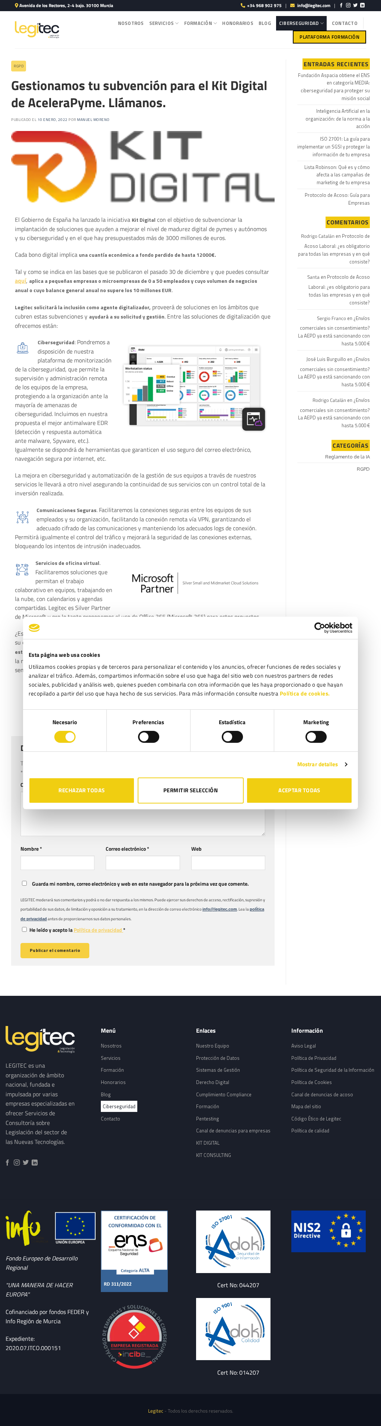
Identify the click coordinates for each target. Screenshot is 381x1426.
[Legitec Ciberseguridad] (143, 1337)
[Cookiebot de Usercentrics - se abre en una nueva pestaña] (319, 627)
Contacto (345, 23)
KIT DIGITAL (208, 1143)
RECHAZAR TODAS (81, 790)
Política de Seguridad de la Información (332, 1070)
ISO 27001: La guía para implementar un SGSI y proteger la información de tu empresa (333, 146)
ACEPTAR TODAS (299, 790)
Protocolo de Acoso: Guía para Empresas (337, 199)
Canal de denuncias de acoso (322, 1094)
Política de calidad (310, 1130)
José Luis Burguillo (326, 359)
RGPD (18, 66)
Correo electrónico (127, 849)
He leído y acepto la (77, 930)
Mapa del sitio (306, 1106)
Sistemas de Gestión (218, 1070)
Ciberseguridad (299, 23)
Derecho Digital (212, 1082)
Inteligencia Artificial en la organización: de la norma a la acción (337, 118)
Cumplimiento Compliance (224, 1094)
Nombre (31, 849)
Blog (265, 23)
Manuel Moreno (93, 119)
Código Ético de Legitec (316, 1118)
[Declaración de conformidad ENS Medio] (143, 1251)
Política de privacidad (98, 930)
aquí (20, 280)
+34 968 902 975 (264, 5)
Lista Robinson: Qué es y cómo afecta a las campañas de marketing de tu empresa (337, 174)
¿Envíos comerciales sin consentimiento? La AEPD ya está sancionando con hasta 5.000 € (334, 330)
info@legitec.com (313, 5)
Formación (198, 23)
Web (196, 849)
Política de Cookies (311, 1082)
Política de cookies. (305, 693)
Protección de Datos (218, 1058)
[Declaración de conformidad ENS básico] (238, 1242)
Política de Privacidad (313, 1058)
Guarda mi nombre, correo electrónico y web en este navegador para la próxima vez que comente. (140, 884)
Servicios (161, 23)
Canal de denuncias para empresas (233, 1130)
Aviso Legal (303, 1045)
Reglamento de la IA (347, 457)
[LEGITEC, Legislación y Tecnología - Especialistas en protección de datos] (37, 29)
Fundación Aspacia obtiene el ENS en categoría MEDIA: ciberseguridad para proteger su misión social (334, 86)
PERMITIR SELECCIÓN (190, 790)
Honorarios (237, 23)
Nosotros (131, 23)
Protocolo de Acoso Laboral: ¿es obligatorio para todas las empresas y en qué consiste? (334, 248)
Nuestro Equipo (212, 1045)
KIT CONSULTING (213, 1155)
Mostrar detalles (317, 764)
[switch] (148, 737)
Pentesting (207, 1118)
